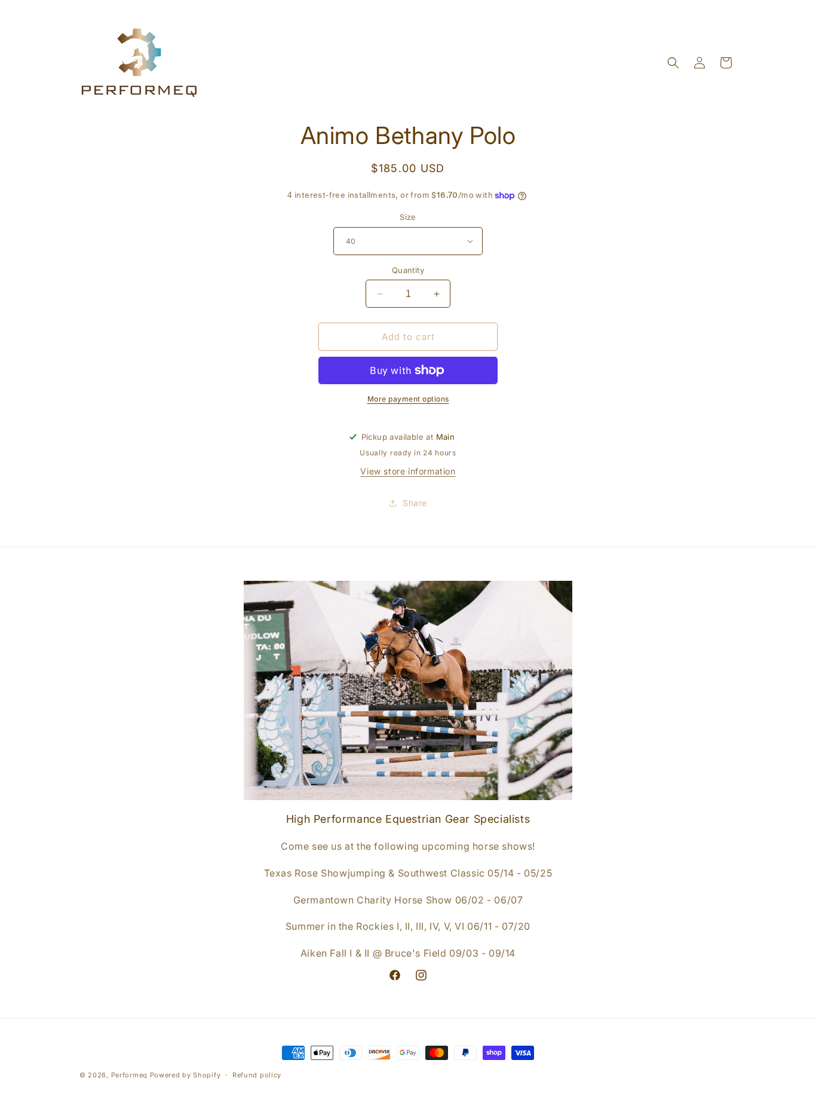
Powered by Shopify (185, 1075)
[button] (673, 63)
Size (408, 217)
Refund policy (256, 1075)
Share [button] (415, 503)
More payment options (408, 398)
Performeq (129, 1075)
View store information (407, 471)
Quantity (408, 270)
